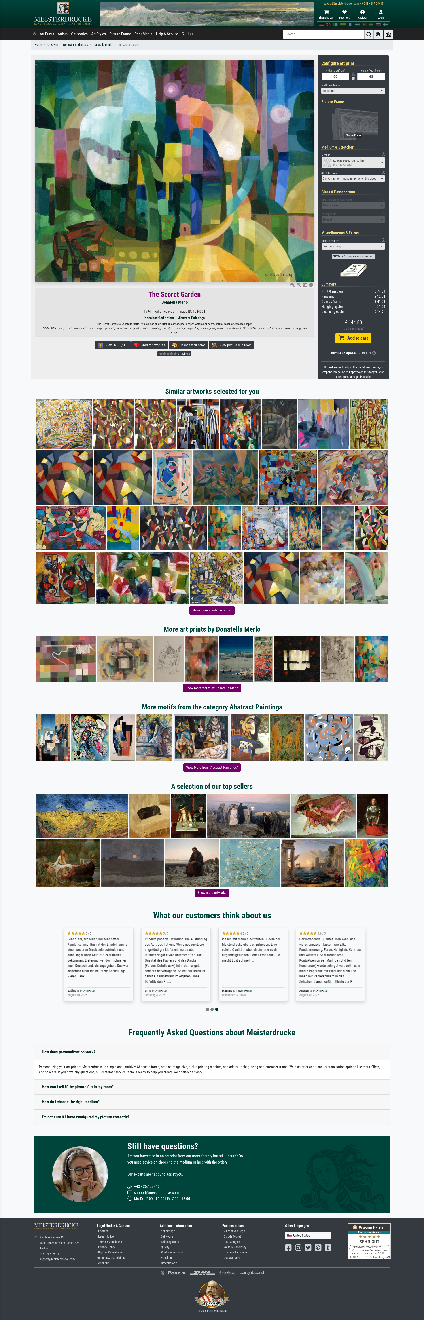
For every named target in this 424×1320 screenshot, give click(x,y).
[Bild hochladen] (388, 34)
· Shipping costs (169, 1242)
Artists (63, 34)
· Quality (164, 1247)
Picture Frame (120, 34)
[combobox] (353, 91)
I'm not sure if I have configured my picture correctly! (85, 1117)
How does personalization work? (68, 1052)
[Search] (369, 34)
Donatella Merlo (102, 45)
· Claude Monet (231, 1236)
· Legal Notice (105, 1236)
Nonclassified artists (75, 45)
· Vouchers (166, 1258)
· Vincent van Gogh (233, 1231)
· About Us (103, 1263)
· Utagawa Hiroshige (234, 1252)
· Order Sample (169, 1263)
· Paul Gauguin (231, 1242)
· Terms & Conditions (109, 1242)
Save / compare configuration (355, 256)
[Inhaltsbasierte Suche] (378, 34)
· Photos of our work (172, 1252)
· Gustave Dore (231, 1258)
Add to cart (356, 338)
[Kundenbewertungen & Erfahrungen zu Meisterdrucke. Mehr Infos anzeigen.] (369, 1241)
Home (38, 45)
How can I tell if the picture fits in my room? (78, 1086)
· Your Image (167, 1231)
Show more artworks (212, 893)
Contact (188, 34)
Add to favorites (152, 345)
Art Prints (47, 34)
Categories (79, 34)
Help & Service (167, 34)
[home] (34, 34)
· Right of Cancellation (110, 1252)
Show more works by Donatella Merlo (212, 688)
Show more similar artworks (212, 610)
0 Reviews (183, 354)
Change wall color (191, 345)
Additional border (331, 85)
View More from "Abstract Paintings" (212, 767)
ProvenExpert (86, 991)
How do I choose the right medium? (71, 1101)
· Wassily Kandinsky (234, 1247)
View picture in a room (234, 345)
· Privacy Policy (106, 1247)
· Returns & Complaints (111, 1258)
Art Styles (98, 34)
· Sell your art (167, 1236)
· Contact (102, 1231)
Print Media (143, 34)
